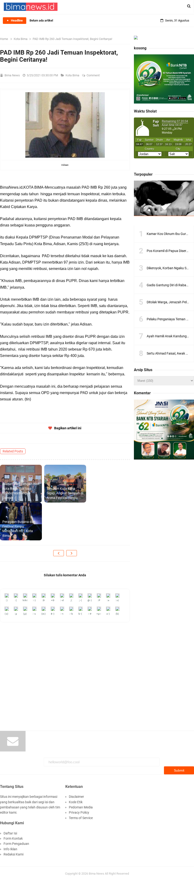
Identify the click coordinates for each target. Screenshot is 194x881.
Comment (93, 75)
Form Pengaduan (16, 844)
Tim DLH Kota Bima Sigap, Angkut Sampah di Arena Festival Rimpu (65, 493)
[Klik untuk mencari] (189, 6)
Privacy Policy (79, 812)
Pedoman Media (81, 807)
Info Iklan (10, 849)
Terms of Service (81, 818)
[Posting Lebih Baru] (58, 553)
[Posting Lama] (71, 553)
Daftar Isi (10, 833)
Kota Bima (73, 75)
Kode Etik (76, 802)
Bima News (96, 873)
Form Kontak (13, 838)
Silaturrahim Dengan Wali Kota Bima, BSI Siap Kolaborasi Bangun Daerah (20, 491)
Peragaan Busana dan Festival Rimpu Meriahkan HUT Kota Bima (18, 529)
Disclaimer (76, 797)
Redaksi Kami (13, 854)
